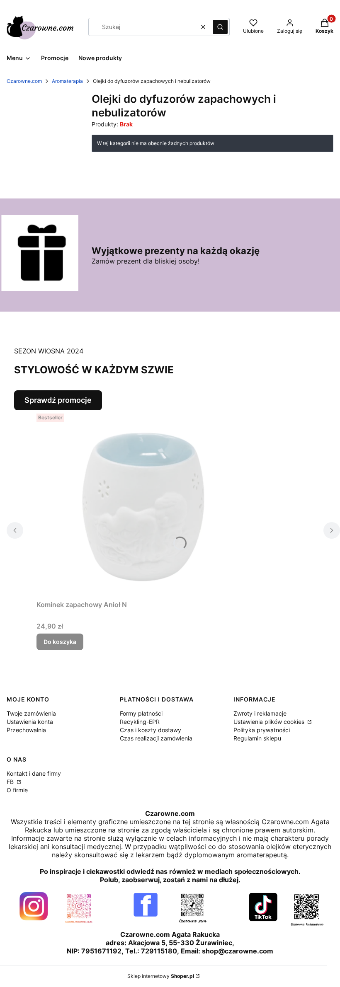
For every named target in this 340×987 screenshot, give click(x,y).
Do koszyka (60, 641)
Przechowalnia (26, 729)
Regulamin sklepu (257, 738)
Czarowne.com (24, 81)
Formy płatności (141, 713)
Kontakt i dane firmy (34, 773)
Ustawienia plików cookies (269, 721)
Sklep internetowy (160, 976)
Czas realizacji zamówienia (156, 738)
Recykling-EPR (140, 721)
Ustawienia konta (30, 721)
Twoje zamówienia (31, 713)
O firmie (17, 789)
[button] (220, 27)
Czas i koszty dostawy (150, 729)
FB (11, 781)
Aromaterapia (67, 81)
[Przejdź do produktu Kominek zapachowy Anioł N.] (140, 503)
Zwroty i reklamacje (260, 713)
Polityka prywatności (261, 729)
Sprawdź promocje (58, 400)
